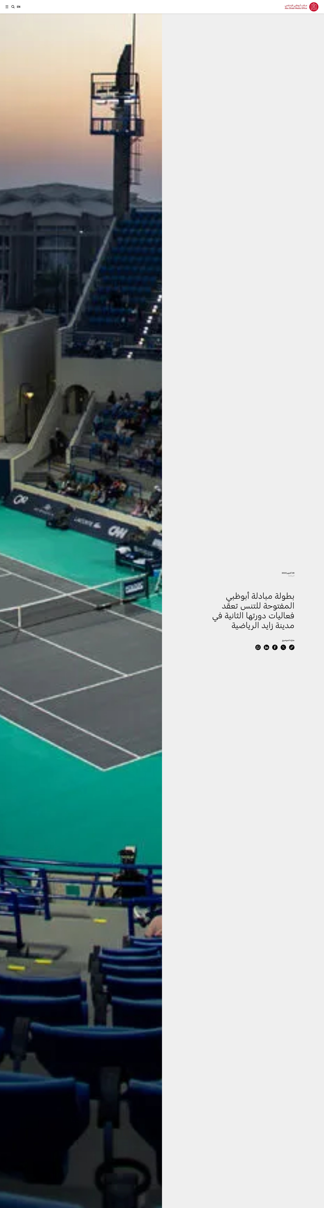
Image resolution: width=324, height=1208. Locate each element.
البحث (13, 7)
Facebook (275, 647)
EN (18, 6)
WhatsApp (258, 647)
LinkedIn (266, 647)
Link (291, 647)
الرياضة (291, 575)
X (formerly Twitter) (283, 647)
